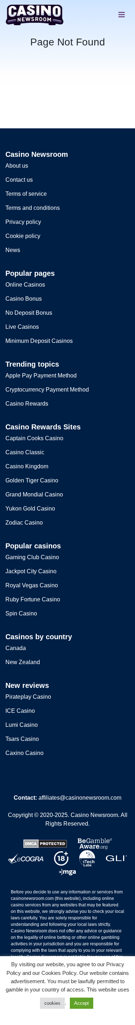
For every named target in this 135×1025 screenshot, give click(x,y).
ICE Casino (20, 711)
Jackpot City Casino (31, 571)
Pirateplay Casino (28, 697)
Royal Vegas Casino (31, 585)
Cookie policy (22, 236)
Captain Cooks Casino (34, 438)
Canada (15, 648)
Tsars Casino (22, 739)
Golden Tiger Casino (31, 480)
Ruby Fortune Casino (32, 599)
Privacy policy (23, 222)
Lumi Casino (21, 725)
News (12, 250)
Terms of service (26, 194)
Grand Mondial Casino (34, 494)
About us (16, 166)
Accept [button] (81, 1003)
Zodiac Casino (24, 523)
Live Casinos (22, 327)
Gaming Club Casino (32, 557)
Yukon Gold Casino (30, 508)
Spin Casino (21, 613)
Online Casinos (25, 285)
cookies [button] (52, 1003)
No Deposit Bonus (28, 313)
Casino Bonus (23, 299)
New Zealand (22, 662)
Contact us (19, 180)
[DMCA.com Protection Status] (45, 843)
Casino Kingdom (26, 466)
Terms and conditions (32, 208)
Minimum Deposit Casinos (39, 341)
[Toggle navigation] (121, 15)
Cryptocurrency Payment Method (47, 389)
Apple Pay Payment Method (41, 375)
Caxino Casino (24, 753)
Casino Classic (24, 452)
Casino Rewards (26, 404)
